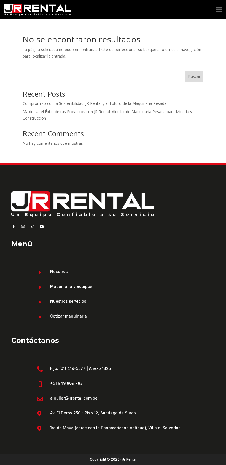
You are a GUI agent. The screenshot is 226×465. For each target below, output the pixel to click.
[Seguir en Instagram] (22, 226)
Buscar (194, 76)
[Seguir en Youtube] (41, 226)
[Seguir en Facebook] (13, 226)
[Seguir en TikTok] (32, 226)
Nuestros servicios (68, 301)
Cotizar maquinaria (68, 316)
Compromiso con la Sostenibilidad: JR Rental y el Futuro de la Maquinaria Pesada (94, 103)
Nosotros (59, 271)
